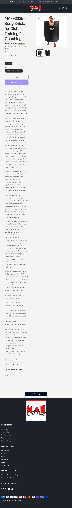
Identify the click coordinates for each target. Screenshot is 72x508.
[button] (4, 8)
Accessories (5, 465)
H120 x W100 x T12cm (15, 71)
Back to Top (35, 393)
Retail (9, 63)
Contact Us (5, 432)
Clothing (4, 453)
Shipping (16, 47)
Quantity (7, 52)
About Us (4, 429)
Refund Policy (6, 435)
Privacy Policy (6, 441)
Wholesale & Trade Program (11, 475)
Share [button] (8, 376)
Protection (4, 462)
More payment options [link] (16, 87)
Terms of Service (7, 438)
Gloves (3, 456)
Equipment (5, 459)
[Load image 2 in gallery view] (47, 53)
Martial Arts (5, 450)
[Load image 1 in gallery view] (39, 53)
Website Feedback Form (9, 478)
